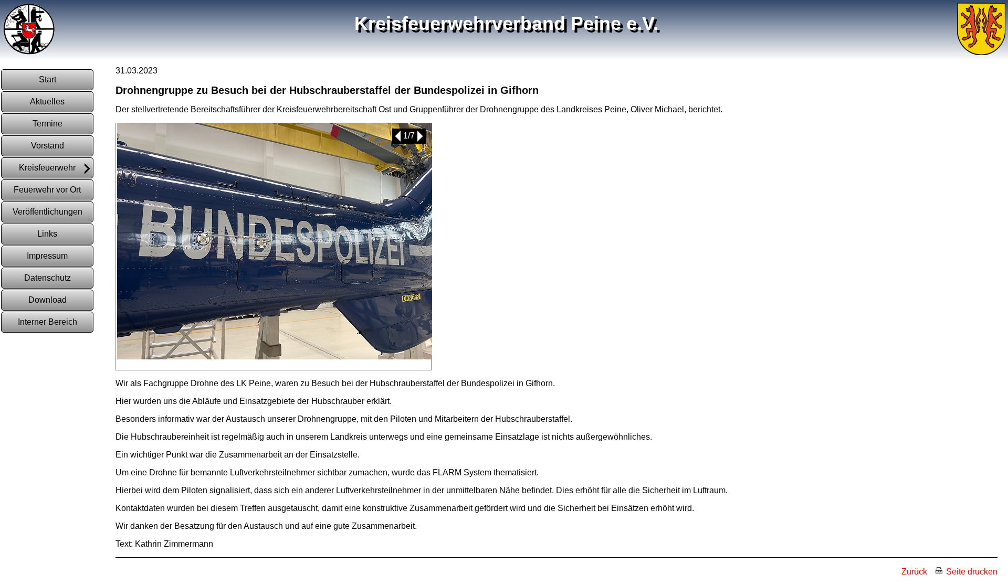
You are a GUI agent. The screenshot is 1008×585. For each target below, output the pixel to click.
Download (47, 299)
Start (47, 79)
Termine (47, 123)
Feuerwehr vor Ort (47, 189)
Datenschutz (47, 277)
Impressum (47, 255)
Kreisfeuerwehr (47, 167)
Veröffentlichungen (47, 211)
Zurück (914, 571)
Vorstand (47, 145)
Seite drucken (971, 571)
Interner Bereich (47, 321)
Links (47, 233)
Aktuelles (47, 101)
